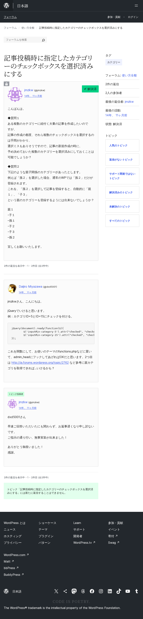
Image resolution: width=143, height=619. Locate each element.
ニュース (10, 529)
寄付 (113, 536)
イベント (114, 529)
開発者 (77, 536)
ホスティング (13, 536)
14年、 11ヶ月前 (33, 95)
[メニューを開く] (137, 5)
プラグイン (46, 536)
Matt (9, 561)
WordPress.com (16, 555)
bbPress (11, 568)
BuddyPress (14, 575)
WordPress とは (15, 523)
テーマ (43, 529)
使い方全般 (27, 27)
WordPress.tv (84, 542)
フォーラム (10, 16)
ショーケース (47, 523)
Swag (114, 542)
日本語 (16, 591)
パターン (44, 542)
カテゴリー (113, 62)
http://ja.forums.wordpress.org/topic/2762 (40, 362)
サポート (79, 529)
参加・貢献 (115, 523)
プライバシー (13, 542)
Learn (77, 523)
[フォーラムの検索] (43, 40)
